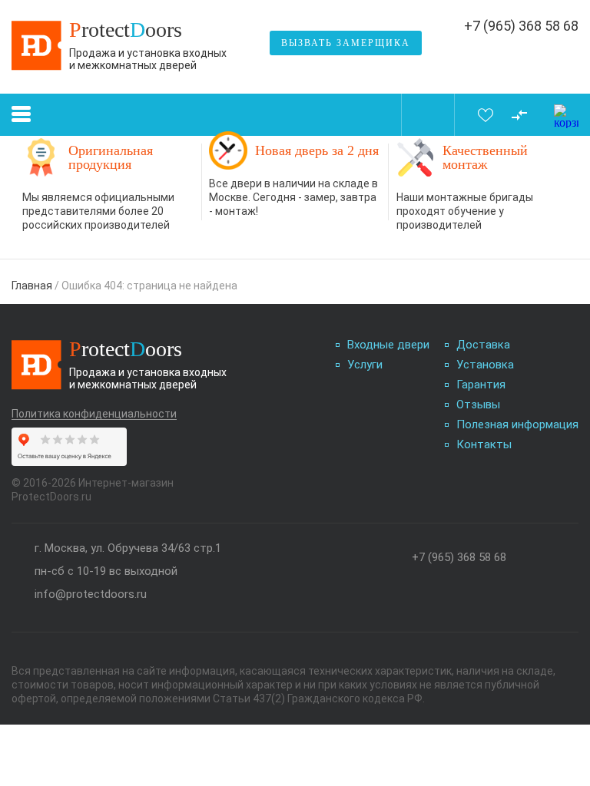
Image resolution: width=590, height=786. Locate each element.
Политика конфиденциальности (94, 414)
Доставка (483, 345)
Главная (32, 285)
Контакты (484, 445)
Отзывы (478, 405)
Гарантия (480, 385)
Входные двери (388, 345)
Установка (485, 365)
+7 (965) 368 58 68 (521, 26)
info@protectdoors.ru (91, 594)
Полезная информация (517, 425)
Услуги (365, 365)
